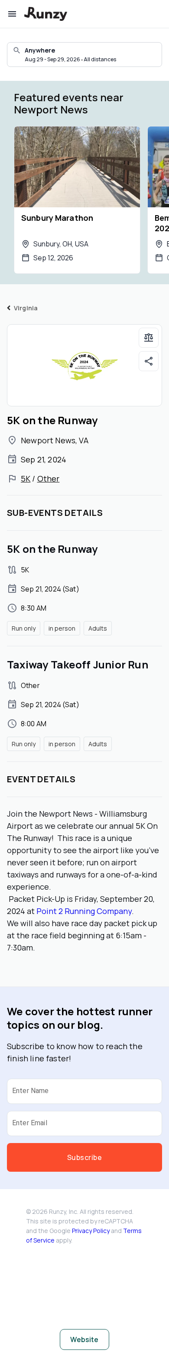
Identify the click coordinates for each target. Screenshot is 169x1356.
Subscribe (84, 1157)
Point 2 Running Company (84, 911)
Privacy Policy (91, 1230)
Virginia (26, 308)
